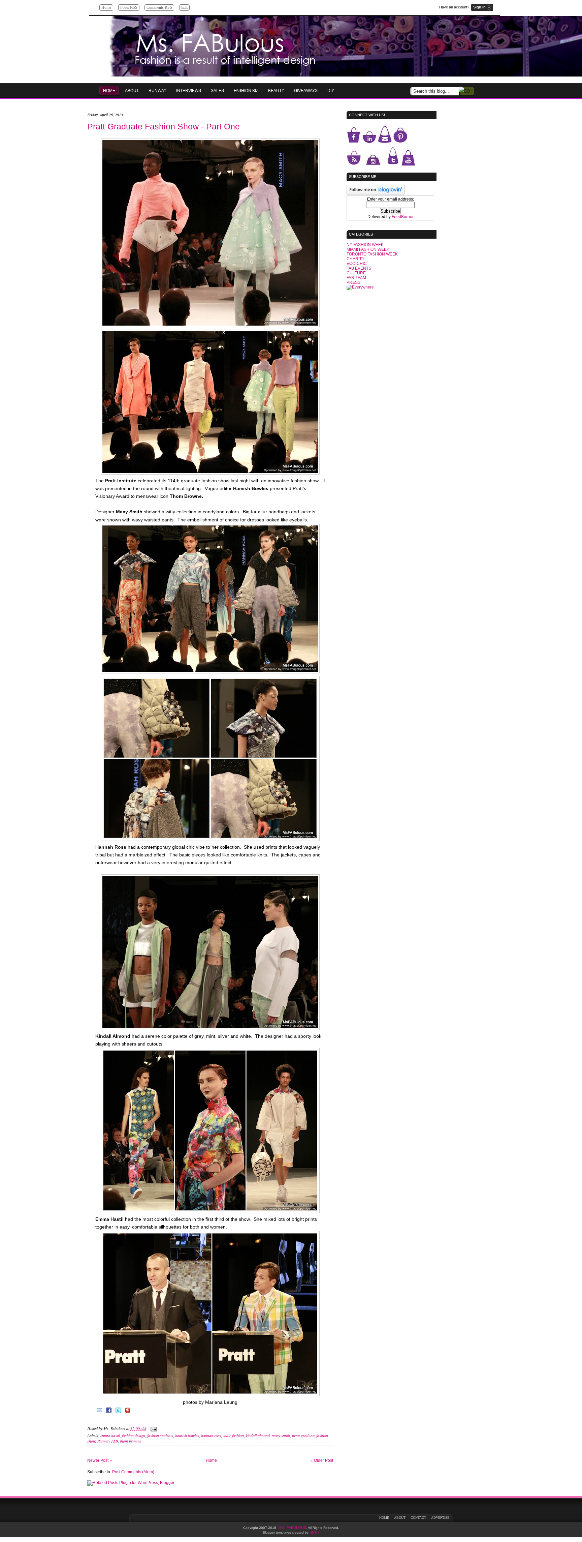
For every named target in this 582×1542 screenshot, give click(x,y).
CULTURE (356, 273)
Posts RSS (128, 7)
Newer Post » (99, 1460)
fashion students (160, 1435)
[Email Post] (152, 1428)
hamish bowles (187, 1435)
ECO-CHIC (357, 263)
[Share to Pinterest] (128, 1412)
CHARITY (355, 258)
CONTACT (418, 1517)
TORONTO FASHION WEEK (372, 254)
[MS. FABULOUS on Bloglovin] (376, 193)
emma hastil (110, 1435)
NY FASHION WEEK (365, 244)
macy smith (281, 1435)
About (132, 90)
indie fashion (233, 1435)
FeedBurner (403, 216)
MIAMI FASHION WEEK (368, 249)
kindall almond (258, 1435)
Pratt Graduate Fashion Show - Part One (163, 126)
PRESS (353, 282)
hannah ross (211, 1435)
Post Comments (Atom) (133, 1472)
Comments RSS (159, 7)
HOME (109, 90)
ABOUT (400, 1517)
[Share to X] (118, 1412)
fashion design (133, 1435)
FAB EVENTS (359, 268)
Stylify (314, 1532)
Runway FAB (107, 1441)
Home (106, 7)
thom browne (130, 1441)
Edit (184, 7)
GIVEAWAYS (306, 90)
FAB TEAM (356, 277)
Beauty (276, 90)
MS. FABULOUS (292, 1527)
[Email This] (99, 1412)
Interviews (188, 90)
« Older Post (322, 1460)
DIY (330, 90)
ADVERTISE (440, 1517)
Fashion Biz (246, 90)
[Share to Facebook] (109, 1412)
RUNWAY (157, 90)
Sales (217, 90)
